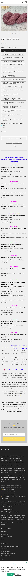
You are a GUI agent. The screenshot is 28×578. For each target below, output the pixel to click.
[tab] (12, 33)
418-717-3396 (4, 549)
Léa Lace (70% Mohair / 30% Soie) (11, 86)
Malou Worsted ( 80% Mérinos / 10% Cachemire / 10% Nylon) (12, 107)
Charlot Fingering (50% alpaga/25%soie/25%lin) (9, 76)
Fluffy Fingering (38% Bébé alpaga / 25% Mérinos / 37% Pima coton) (13, 83)
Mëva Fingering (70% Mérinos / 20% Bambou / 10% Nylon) (12, 111)
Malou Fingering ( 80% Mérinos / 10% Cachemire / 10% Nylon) (12, 99)
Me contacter (5, 534)
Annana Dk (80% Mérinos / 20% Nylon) (13, 61)
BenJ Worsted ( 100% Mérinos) (11, 68)
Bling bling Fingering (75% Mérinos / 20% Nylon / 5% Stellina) (13, 71)
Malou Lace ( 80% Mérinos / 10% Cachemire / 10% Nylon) (11, 94)
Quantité (3, 131)
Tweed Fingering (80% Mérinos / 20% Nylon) (12, 115)
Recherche (4, 531)
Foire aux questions (6, 536)
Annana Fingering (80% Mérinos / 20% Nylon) (13, 58)
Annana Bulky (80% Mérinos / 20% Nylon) (13, 64)
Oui (4, 125)
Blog (2, 539)
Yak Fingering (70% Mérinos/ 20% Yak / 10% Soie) (13, 119)
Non (4, 127)
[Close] (26, 562)
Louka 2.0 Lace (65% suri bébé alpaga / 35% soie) (13, 90)
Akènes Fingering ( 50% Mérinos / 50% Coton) (13, 50)
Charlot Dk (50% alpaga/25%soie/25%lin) (13, 79)
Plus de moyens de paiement (14, 143)
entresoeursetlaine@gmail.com (10, 546)
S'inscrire (13, 438)
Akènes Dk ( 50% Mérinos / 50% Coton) (13, 54)
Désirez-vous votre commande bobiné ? (12, 123)
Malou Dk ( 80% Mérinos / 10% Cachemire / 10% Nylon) (13, 103)
